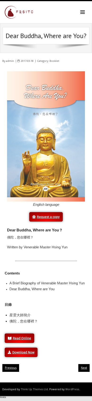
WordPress (72, 389)
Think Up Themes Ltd (34, 389)
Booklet (54, 61)
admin (10, 61)
